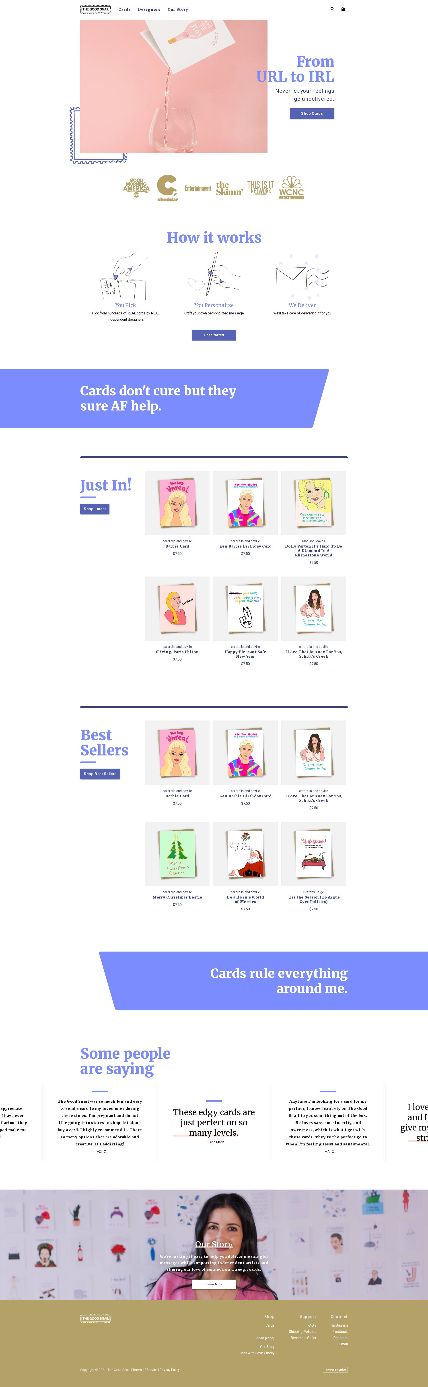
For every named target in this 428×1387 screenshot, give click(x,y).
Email (343, 1344)
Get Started (214, 335)
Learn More (214, 1284)
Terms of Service (144, 1370)
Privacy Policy (170, 1370)
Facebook (340, 1332)
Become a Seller (303, 1338)
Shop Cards (312, 113)
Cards (270, 1325)
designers (149, 9)
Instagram (340, 1325)
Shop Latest (95, 509)
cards (124, 9)
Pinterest (340, 1338)
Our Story (267, 1347)
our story (178, 9)
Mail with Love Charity (257, 1353)
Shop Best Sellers (100, 774)
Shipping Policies (302, 1332)
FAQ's (311, 1325)
